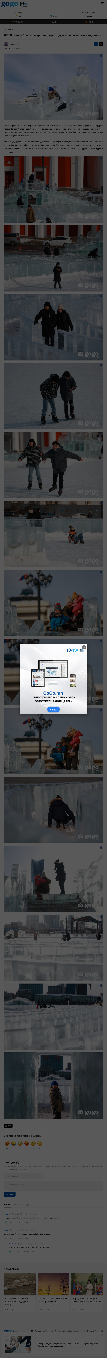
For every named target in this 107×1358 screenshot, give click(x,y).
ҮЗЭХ (53, 709)
